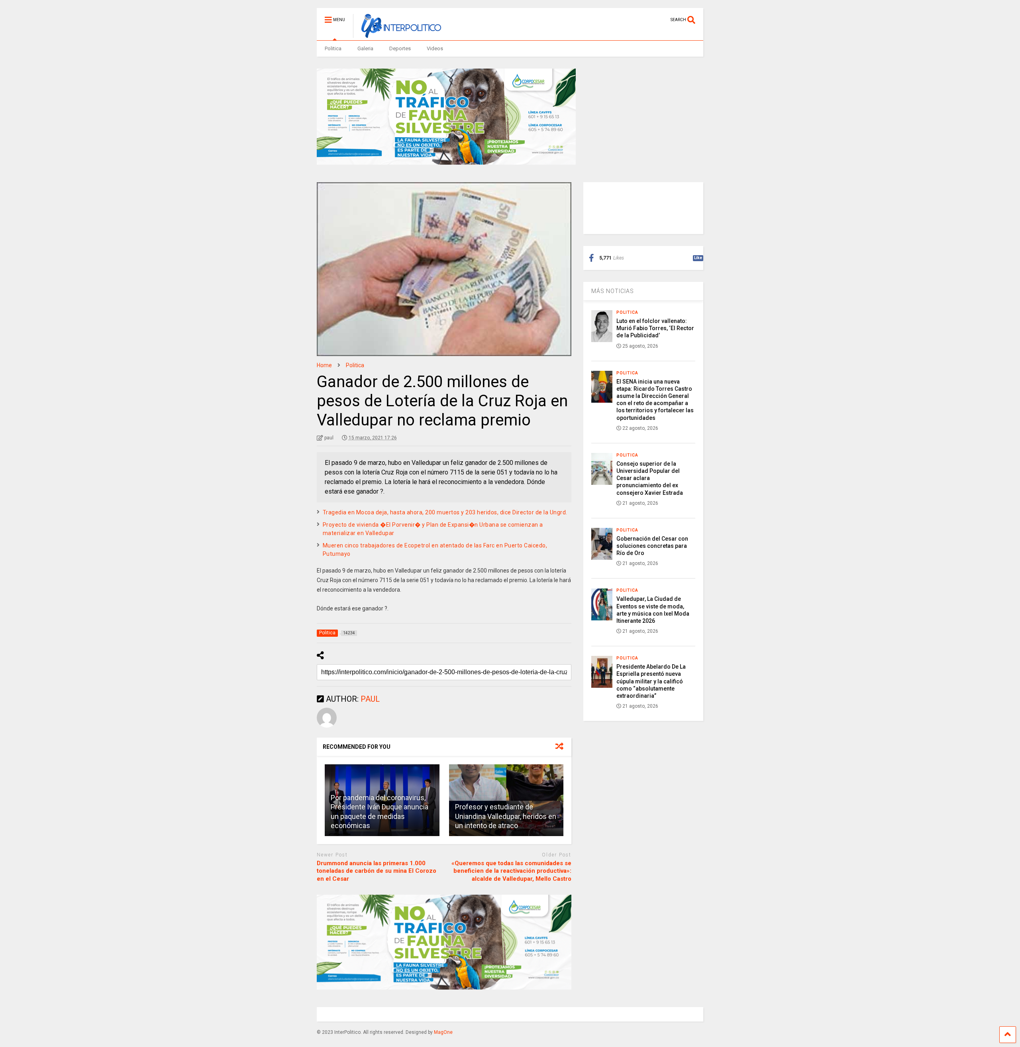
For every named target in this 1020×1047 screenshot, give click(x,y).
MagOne (443, 1032)
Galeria (365, 48)
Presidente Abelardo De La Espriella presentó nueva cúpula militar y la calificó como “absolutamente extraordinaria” (651, 681)
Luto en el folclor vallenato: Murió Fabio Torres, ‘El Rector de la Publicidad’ (655, 328)
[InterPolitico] (397, 34)
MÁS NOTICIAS (612, 291)
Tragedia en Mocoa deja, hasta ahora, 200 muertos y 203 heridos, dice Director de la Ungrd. (445, 512)
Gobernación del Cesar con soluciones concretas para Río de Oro (652, 545)
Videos (435, 48)
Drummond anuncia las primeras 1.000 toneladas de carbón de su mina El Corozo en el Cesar (376, 871)
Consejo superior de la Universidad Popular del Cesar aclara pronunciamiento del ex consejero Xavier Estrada (649, 478)
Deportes (400, 48)
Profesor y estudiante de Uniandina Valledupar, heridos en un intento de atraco (505, 816)
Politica (333, 48)
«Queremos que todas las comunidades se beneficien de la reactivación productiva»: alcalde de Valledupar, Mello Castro (511, 871)
